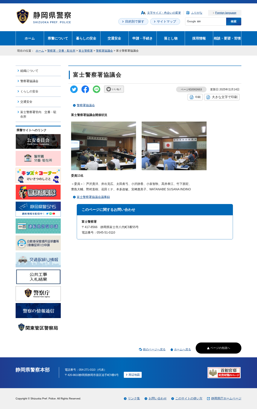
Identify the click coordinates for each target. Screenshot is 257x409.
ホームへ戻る (182, 349)
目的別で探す (134, 21)
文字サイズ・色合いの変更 (164, 12)
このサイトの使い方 (188, 398)
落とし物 (171, 38)
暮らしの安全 (86, 38)
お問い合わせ (158, 398)
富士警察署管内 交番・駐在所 (38, 114)
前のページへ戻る (154, 349)
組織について (29, 70)
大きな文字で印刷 (224, 97)
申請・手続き (142, 38)
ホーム (30, 38)
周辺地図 (134, 374)
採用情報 (199, 38)
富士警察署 (86, 50)
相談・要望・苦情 (227, 38)
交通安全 (114, 38)
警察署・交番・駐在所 (61, 50)
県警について (58, 38)
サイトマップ (166, 21)
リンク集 (134, 398)
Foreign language (225, 12)
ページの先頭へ (220, 347)
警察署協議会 (104, 50)
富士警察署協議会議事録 (93, 197)
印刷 (198, 96)
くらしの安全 (29, 91)
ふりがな (196, 12)
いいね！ (117, 89)
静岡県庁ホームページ (226, 398)
